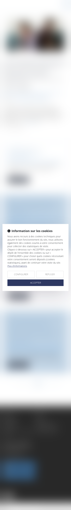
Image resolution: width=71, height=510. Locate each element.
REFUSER (50, 274)
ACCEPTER (35, 282)
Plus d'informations (17, 265)
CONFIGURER (21, 274)
